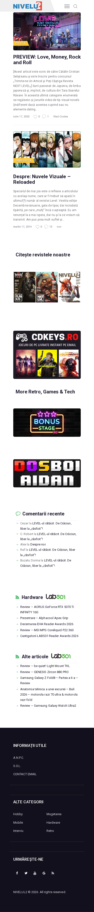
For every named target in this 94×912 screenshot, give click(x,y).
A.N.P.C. (18, 757)
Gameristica (23, 160)
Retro (50, 831)
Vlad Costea (60, 116)
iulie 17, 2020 (21, 116)
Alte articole (35, 656)
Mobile (18, 822)
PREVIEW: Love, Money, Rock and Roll (47, 59)
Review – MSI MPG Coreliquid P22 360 (47, 630)
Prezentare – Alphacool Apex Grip (44, 618)
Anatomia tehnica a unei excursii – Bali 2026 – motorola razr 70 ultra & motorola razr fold (49, 694)
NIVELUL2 (20, 892)
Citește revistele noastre (43, 255)
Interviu (18, 831)
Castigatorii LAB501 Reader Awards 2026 (49, 636)
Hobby (18, 814)
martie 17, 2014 (22, 226)
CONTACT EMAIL (25, 774)
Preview (20, 43)
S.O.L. (17, 766)
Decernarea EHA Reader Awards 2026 (46, 624)
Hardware (32, 597)
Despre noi (38, 544)
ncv (59, 226)
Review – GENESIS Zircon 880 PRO (44, 672)
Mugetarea (54, 814)
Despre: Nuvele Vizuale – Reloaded (42, 179)
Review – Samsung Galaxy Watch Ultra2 (48, 705)
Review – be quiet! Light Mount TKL (45, 666)
